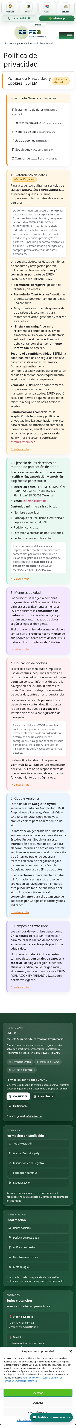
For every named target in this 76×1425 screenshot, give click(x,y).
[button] (70, 1351)
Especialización (22, 1182)
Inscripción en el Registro (28, 1163)
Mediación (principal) (26, 1153)
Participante (20, 1106)
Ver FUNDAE (20, 1096)
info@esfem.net (34, 1116)
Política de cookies (26, 1420)
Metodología (21, 1267)
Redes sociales (22, 1228)
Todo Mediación (23, 1143)
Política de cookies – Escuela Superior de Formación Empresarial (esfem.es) (33, 1379)
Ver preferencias (38, 1412)
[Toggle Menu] (69, 35)
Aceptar (38, 1393)
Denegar (38, 1402)
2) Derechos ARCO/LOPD (37, 123)
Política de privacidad (26, 1237)
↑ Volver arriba (20, 449)
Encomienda (45, 1096)
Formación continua (25, 1172)
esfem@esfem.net (23, 442)
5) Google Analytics (32, 149)
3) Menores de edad (33, 132)
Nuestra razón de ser (25, 1257)
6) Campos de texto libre (34, 158)
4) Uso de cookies (30, 141)
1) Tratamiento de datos (34, 112)
